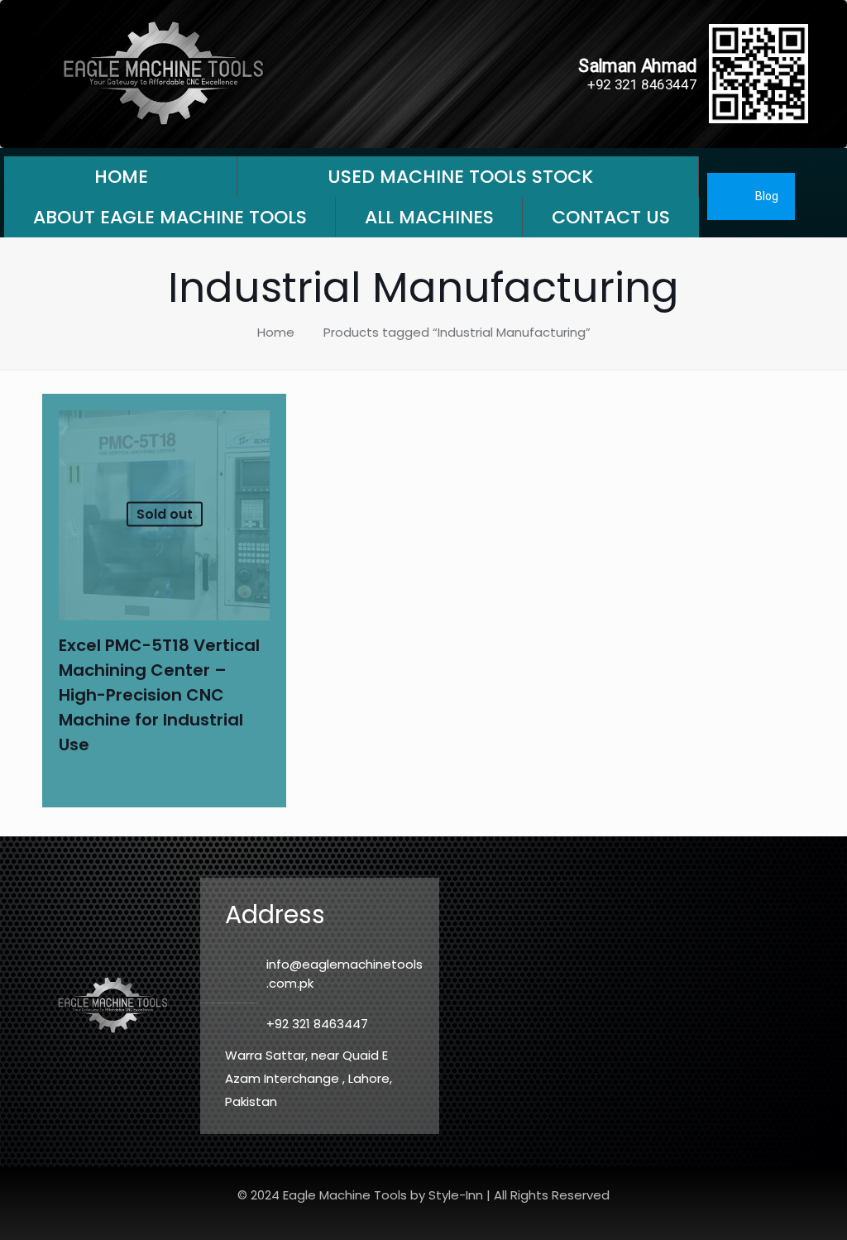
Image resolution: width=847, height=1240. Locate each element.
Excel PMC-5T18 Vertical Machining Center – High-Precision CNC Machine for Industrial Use (159, 695)
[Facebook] (823, 197)
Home (275, 332)
